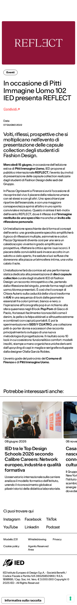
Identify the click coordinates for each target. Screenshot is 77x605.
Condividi (10, 109)
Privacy (57, 539)
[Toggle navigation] (71, 8)
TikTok (51, 519)
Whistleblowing (37, 539)
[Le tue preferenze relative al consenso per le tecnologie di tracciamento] (70, 598)
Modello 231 (10, 539)
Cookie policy (11, 546)
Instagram (11, 519)
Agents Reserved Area (38, 548)
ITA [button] (42, 8)
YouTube (10, 527)
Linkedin (32, 527)
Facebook (33, 519)
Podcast (53, 527)
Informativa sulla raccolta (23, 600)
